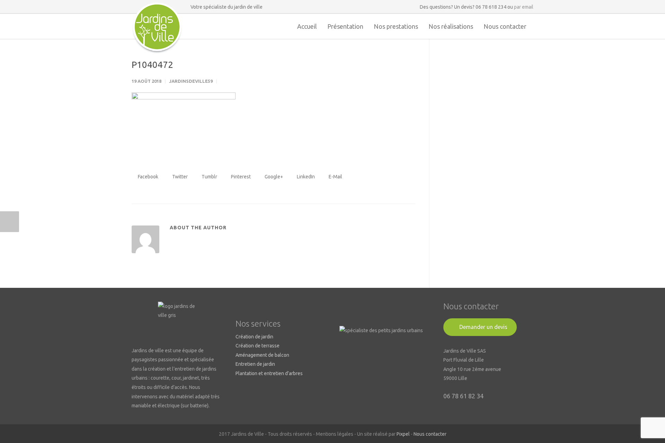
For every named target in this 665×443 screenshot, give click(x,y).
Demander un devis (483, 327)
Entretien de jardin (255, 364)
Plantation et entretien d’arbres (269, 373)
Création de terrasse (258, 345)
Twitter (179, 176)
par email (523, 7)
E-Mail (335, 176)
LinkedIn (305, 176)
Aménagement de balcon (262, 355)
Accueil (307, 26)
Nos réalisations (450, 26)
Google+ (273, 176)
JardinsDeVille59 (191, 81)
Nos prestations (396, 26)
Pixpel (403, 434)
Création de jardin (254, 336)
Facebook (147, 176)
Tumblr (209, 176)
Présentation (345, 26)
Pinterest (240, 176)
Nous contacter (505, 26)
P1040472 (152, 65)
